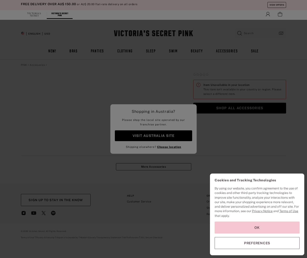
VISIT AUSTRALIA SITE (153, 136)
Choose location (169, 147)
